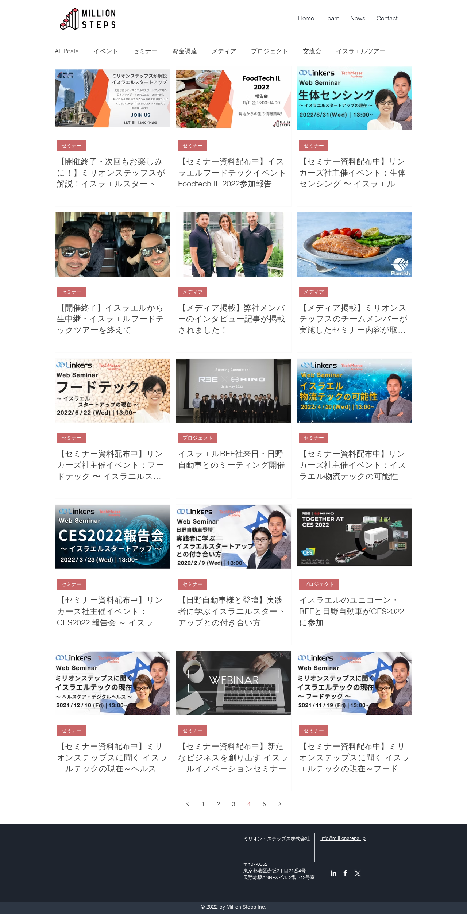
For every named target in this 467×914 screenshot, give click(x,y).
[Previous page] (187, 803)
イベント (105, 51)
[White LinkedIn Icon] (333, 873)
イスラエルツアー (361, 51)
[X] (357, 873)
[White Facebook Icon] (345, 873)
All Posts (67, 51)
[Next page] (279, 803)
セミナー (145, 51)
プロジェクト (269, 51)
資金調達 (184, 51)
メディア (224, 51)
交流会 (312, 51)
